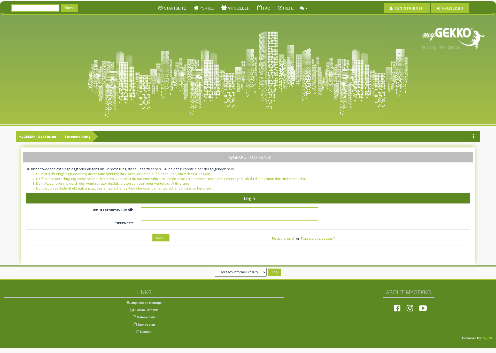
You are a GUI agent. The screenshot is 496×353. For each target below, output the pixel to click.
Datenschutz (146, 317)
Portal (206, 8)
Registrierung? (283, 238)
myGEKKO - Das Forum (37, 136)
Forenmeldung (78, 136)
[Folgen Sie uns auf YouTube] (423, 308)
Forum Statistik (146, 310)
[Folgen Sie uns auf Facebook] (397, 308)
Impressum (146, 324)
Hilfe (287, 8)
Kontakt (145, 332)
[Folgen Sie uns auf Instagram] (410, 308)
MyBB (487, 338)
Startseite (174, 8)
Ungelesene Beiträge (146, 303)
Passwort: (123, 222)
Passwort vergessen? (318, 238)
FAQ (266, 8)
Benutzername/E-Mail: (112, 209)
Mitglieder (238, 8)
